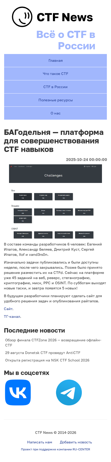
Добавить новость (76, 442)
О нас (56, 113)
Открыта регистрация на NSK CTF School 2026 (47, 360)
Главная (56, 60)
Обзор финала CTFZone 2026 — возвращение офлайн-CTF (53, 342)
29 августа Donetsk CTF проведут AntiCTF (42, 352)
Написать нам (39, 442)
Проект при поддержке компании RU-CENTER (55, 449)
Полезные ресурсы (55, 100)
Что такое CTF (55, 73)
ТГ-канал (12, 316)
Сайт (8, 308)
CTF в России (55, 86)
